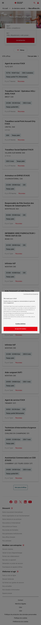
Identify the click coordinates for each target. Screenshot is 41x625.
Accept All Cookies (20, 329)
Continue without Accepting (30, 294)
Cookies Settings (20, 323)
